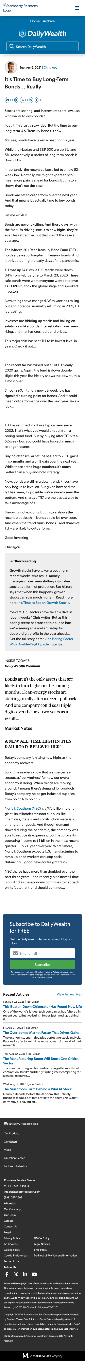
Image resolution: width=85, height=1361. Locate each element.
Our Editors (10, 1141)
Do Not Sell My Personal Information (55, 1255)
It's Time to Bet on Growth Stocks (44, 602)
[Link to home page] (23, 8)
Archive (49, 20)
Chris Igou (51, 67)
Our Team (10, 1214)
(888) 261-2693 (13, 1197)
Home (35, 20)
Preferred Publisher (15, 1166)
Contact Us (10, 1226)
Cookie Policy (12, 1249)
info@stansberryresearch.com (22, 1191)
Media (7, 1149)
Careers (8, 1220)
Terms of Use (11, 1261)
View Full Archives (69, 994)
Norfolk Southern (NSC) (23, 808)
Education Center (14, 1157)
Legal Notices (42, 1244)
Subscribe (42, 964)
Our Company (12, 1209)
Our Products (12, 1133)
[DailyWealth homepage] (42, 33)
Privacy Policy (12, 1238)
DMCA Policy (41, 1238)
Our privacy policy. (45, 977)
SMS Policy (40, 1249)
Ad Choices (11, 1244)
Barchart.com (31, 1314)
